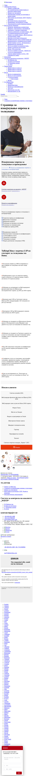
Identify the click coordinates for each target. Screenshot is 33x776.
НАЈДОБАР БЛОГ (22, 477)
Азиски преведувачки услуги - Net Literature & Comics (18, 54)
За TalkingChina (8, 82)
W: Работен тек (12, 60)
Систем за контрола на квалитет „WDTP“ (16, 58)
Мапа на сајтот (11, 477)
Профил (10, 83)
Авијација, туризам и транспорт (17, 30)
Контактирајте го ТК (14, 91)
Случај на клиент (13, 77)
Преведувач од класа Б (14, 69)
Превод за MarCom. (13, 8)
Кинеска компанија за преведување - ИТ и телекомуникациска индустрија (20, 32)
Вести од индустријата (14, 75)
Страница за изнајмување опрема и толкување (18, 100)
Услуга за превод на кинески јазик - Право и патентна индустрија (18, 46)
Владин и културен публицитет (17, 38)
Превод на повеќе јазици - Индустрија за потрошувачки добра (20, 35)
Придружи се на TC (14, 90)
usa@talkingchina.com (10, 553)
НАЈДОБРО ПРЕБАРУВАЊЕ (10, 479)
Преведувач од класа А (15, 68)
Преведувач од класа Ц (15, 71)
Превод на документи (14, 13)
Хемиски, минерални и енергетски (18, 27)
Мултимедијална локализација (17, 21)
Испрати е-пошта (6, 536)
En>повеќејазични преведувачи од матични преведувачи (18, 10)
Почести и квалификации (15, 86)
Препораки (7, 57)
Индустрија (14, 79)
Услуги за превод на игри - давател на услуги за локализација (19, 51)
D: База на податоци (14, 61)
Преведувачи (8, 66)
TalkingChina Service (10, 6)
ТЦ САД (10, 88)
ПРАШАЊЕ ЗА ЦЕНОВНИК (10, 474)
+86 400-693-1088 (9, 547)
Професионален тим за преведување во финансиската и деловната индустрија (19, 40)
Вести (6, 72)
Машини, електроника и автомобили (19, 28)
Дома (5, 5)
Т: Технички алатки (14, 63)
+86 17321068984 (20, 547)
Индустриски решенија (11, 25)
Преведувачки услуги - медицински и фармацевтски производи (19, 43)
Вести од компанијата (14, 74)
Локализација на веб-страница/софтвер (19, 24)
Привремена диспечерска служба (18, 22)
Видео (10, 80)
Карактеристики (13, 85)
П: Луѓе (10, 64)
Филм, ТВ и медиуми (14, 49)
